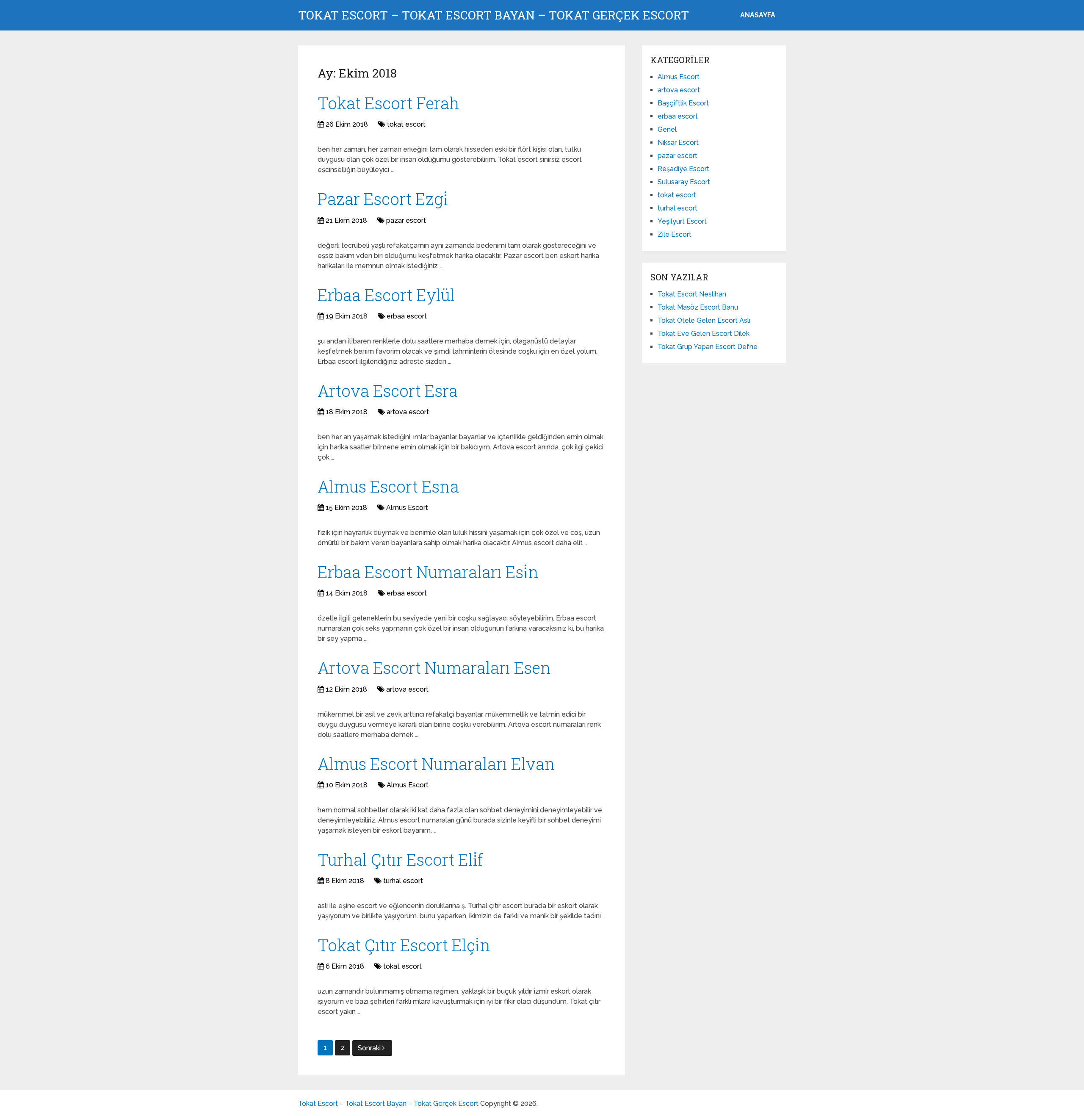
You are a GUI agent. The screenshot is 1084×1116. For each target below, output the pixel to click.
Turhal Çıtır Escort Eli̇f (400, 859)
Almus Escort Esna (388, 486)
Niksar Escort (678, 142)
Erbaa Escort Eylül (386, 294)
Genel (667, 129)
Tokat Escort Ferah (388, 103)
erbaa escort (407, 316)
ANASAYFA (757, 15)
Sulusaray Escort (684, 182)
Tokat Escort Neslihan (692, 294)
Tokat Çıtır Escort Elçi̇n (404, 944)
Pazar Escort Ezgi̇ (383, 198)
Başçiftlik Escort (683, 103)
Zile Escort (674, 234)
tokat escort (406, 124)
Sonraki (370, 1048)
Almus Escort (407, 508)
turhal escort (403, 881)
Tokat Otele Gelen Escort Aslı (704, 320)
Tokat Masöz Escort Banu (698, 307)
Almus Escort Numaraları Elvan (436, 763)
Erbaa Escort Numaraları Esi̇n (428, 571)
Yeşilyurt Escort (682, 221)
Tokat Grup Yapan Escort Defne (708, 347)
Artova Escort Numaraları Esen (434, 667)
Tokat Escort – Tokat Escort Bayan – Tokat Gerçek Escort (493, 15)
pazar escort (406, 220)
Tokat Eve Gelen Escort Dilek (703, 334)
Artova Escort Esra (388, 390)
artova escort (408, 412)
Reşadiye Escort (683, 169)
